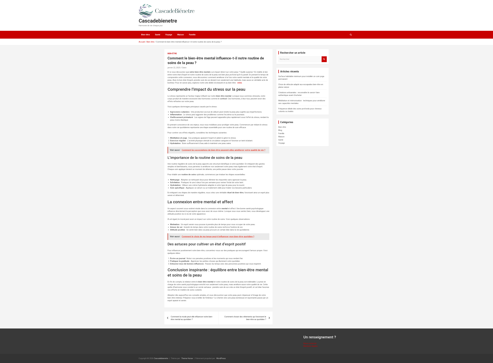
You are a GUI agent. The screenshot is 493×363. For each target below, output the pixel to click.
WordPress (221, 358)
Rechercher (324, 59)
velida (239, 83)
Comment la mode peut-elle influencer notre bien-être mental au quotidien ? (192, 318)
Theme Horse (187, 358)
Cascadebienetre (158, 21)
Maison (180, 34)
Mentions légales (310, 346)
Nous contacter (310, 343)
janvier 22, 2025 (174, 68)
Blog (280, 130)
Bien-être (145, 34)
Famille (192, 34)
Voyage (168, 34)
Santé (157, 34)
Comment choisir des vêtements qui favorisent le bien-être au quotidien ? (245, 318)
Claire (184, 68)
